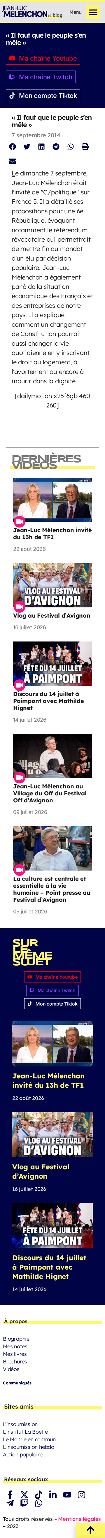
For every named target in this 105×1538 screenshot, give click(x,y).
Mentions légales (79, 1519)
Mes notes (15, 1346)
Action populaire (23, 1454)
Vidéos (11, 1369)
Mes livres (15, 1354)
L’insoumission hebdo (28, 1447)
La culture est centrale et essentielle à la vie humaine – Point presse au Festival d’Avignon (51, 889)
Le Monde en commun (29, 1439)
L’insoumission (20, 1424)
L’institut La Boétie (25, 1431)
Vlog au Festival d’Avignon (51, 615)
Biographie (16, 1338)
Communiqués (17, 1383)
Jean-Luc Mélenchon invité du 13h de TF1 (52, 533)
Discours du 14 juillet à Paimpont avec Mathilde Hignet (48, 700)
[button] (93, 12)
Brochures (15, 1361)
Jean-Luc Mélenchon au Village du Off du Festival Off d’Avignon (50, 793)
